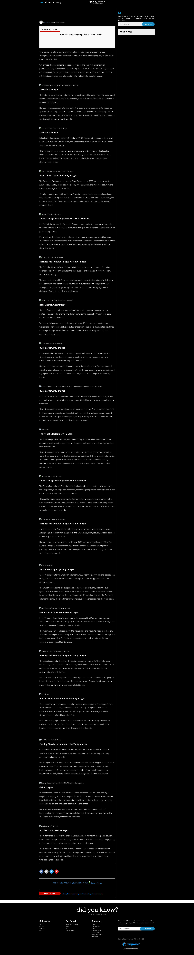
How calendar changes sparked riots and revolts (74, 14)
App (67, 928)
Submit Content (97, 934)
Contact (94, 928)
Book (67, 926)
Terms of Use (96, 932)
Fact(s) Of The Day (72, 924)
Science (42, 928)
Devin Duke (47, 22)
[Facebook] (139, 2)
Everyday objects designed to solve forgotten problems (82, 894)
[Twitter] (142, 2)
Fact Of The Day (54, 2)
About (94, 924)
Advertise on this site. (130, 949)
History (41, 930)
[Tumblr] (150, 2)
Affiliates (95, 936)
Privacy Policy (96, 930)
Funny (41, 926)
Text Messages (70, 930)
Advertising (96, 926)
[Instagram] (146, 2)
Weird (41, 924)
